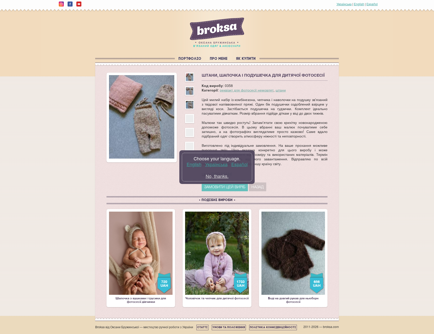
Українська (344, 4)
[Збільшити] (141, 117)
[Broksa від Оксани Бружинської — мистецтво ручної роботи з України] (217, 32)
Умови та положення (228, 327)
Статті (202, 327)
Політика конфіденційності (273, 327)
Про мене (219, 59)
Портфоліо (190, 59)
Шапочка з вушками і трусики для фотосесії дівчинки (142, 258)
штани (281, 89)
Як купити (246, 59)
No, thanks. (217, 176)
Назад (257, 186)
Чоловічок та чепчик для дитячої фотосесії (217, 256)
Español (372, 4)
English (359, 4)
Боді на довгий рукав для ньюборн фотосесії (294, 258)
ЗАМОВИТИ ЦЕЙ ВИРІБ (224, 186)
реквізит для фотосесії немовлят (247, 89)
